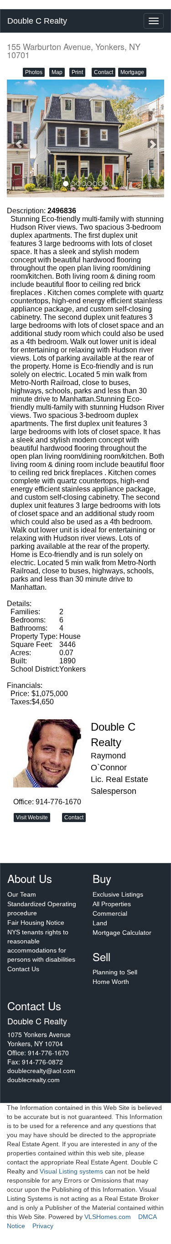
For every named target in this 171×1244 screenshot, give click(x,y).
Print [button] (77, 72)
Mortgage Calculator (122, 932)
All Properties (112, 904)
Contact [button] (103, 72)
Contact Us (23, 969)
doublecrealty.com (33, 1079)
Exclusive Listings (118, 894)
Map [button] (57, 72)
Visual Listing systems (71, 1171)
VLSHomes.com (107, 1216)
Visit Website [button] (32, 817)
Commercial (110, 913)
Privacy (42, 1225)
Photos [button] (33, 72)
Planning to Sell (115, 972)
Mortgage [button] (132, 72)
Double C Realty (37, 20)
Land (100, 923)
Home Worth (111, 981)
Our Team (21, 894)
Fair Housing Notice (35, 922)
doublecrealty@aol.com (41, 1070)
